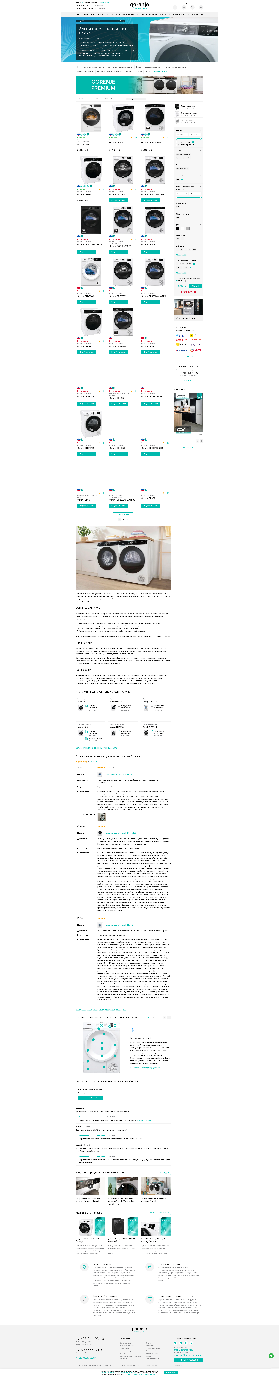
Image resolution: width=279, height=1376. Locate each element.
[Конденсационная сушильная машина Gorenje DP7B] (91, 473)
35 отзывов (95, 762)
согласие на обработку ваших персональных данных (118, 1372)
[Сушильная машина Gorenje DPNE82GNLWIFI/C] (155, 170)
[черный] (177, 228)
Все (78, 67)
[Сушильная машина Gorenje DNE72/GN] (91, 423)
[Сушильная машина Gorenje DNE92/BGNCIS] (155, 423)
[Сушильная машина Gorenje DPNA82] (123, 118)
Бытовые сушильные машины (175, 67)
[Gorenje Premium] (139, 85)
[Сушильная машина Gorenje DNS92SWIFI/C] (155, 118)
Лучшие (139, 71)
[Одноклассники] (186, 1343)
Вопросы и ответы (153, 1348)
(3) (136, 137)
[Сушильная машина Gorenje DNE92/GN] (123, 271)
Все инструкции (97, 748)
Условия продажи (127, 1351)
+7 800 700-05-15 (103, 2)
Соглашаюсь (171, 1372)
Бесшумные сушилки (152, 67)
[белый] (182, 228)
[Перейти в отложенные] (175, 7)
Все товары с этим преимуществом (145, 1068)
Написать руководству (188, 1360)
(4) (104, 291)
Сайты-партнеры (152, 1359)
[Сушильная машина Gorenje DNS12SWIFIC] (155, 372)
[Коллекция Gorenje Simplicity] (188, 415)
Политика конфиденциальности (130, 1365)
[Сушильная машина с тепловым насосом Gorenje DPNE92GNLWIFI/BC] (123, 473)
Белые (138, 67)
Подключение (125, 1348)
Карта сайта (178, 1365)
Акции (148, 71)
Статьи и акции (174, 3)
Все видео (164, 1173)
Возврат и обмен (152, 1351)
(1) (104, 341)
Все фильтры (188, 292)
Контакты (123, 1359)
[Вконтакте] (175, 1343)
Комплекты (179, 14)
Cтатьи (148, 1343)
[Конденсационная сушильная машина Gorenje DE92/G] (123, 372)
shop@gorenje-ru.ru (183, 1350)
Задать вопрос (90, 1098)
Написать (188, 380)
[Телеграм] (191, 1343)
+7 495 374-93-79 (84, 5)
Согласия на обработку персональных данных (140, 1374)
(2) (104, 189)
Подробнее (188, 357)
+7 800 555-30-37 (84, 9)
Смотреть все (189, 447)
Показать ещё (123, 514)
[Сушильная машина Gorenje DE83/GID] (123, 423)
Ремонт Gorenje (152, 1353)
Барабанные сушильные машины (120, 67)
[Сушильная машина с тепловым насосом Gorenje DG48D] (91, 118)
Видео (148, 1356)
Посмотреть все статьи (158, 1213)
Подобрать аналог (118, 200)
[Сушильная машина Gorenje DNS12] (91, 321)
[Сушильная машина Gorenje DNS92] (91, 170)
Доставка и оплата (127, 1346)
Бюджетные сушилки (85, 71)
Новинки (129, 71)
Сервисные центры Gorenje (130, 1356)
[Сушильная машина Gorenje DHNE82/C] (91, 271)
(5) (136, 239)
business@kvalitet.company (187, 1355)
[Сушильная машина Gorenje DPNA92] (155, 220)
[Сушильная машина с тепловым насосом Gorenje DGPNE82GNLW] (123, 220)
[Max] (180, 1343)
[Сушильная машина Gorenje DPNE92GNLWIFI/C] (155, 271)
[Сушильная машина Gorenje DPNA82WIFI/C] (91, 372)
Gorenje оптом (125, 1343)
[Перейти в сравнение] (184, 7)
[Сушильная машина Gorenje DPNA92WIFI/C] (123, 321)
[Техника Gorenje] (139, 5)
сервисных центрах (143, 1120)
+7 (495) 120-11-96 (188, 373)
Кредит (123, 1353)
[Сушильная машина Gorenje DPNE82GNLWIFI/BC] (91, 220)
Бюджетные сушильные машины (109, 71)
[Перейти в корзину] (192, 7)
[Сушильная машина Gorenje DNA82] (155, 473)
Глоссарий (150, 1346)
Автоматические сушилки (94, 67)
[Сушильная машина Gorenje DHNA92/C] (155, 321)
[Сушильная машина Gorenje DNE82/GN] (123, 170)
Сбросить (182, 286)
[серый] (188, 228)
